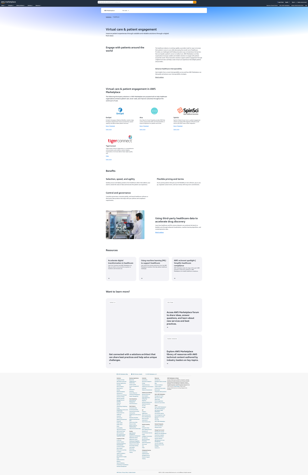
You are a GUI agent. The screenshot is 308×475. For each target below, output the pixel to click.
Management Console (159, 431)
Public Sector (119, 424)
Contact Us (157, 447)
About (156, 405)
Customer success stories (160, 388)
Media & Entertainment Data (134, 420)
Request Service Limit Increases (159, 445)
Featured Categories (159, 424)
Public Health (119, 422)
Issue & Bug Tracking (133, 445)
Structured (144, 444)
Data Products (120, 388)
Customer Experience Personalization (121, 444)
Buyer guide (157, 390)
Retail (118, 426)
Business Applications (121, 383)
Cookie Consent (132, 472)
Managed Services (146, 455)
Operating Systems (146, 404)
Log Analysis (132, 447)
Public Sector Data (133, 422)
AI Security (119, 440)
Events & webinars (159, 384)
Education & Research (146, 381)
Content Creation (120, 442)
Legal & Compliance (121, 453)
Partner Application (159, 401)
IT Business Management (134, 394)
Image (143, 434)
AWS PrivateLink (120, 433)
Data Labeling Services (147, 429)
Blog (156, 383)
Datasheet (112, 126)
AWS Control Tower (121, 431)
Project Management (133, 396)
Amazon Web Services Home (297, 5)
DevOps (118, 390)
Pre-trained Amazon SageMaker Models (121, 435)
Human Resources (133, 392)
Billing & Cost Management (160, 433)
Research (118, 461)
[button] (287, 2)
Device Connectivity (146, 415)
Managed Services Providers (120, 400)
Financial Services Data (134, 411)
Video (107, 156)
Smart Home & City (146, 421)
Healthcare (119, 414)
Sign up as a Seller (158, 397)
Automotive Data (133, 407)
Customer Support (121, 446)
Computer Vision (145, 427)
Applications (144, 413)
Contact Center (132, 384)
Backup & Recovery (146, 394)
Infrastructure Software (122, 395)
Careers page (176, 386)
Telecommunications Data (135, 428)
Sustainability (120, 427)
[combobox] (145, 2)
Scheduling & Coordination (122, 464)
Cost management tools (160, 415)
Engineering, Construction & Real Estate (122, 410)
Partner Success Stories (160, 402)
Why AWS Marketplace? (160, 408)
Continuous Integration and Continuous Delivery (134, 441)
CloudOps (119, 384)
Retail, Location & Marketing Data (133, 426)
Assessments (145, 452)
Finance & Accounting (121, 450)
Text (143, 446)
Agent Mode (281, 2)
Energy (118, 408)
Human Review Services (147, 432)
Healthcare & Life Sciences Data (135, 415)
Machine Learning (120, 398)
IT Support (119, 451)
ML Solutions (145, 437)
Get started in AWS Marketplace (159, 411)
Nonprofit (119, 421)
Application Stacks (133, 439)
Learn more (109, 129)
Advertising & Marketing (122, 406)
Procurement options (159, 413)
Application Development (134, 435)
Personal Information (159, 436)
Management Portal (159, 396)
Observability (119, 455)
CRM (130, 387)
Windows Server (158, 427)
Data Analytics (145, 396)
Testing (131, 452)
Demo (107, 126)
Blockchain (131, 379)
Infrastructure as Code (134, 444)
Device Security (145, 418)
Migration (119, 403)
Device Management (146, 416)
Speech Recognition (146, 442)
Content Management (134, 386)
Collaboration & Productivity (132, 382)
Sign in (293, 2)
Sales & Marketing (120, 463)
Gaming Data (132, 413)
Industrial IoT (145, 420)
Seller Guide (157, 399)
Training (143, 458)
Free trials (157, 419)
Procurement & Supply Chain (121, 457)
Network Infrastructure (147, 402)
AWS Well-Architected (121, 381)
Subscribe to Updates (159, 435)
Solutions (109, 17)
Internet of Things (120, 396)
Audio (143, 426)
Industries (144, 378)
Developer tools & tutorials (160, 381)
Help (306, 5)
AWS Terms (119, 472)
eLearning (131, 391)
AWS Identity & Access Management (159, 441)
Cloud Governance (133, 403)
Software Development (122, 466)
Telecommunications (121, 429)
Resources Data (132, 424)
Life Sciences (119, 417)
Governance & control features (159, 417)
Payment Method (158, 438)
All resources (157, 379)
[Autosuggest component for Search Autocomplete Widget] (194, 2)
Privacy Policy (125, 472)
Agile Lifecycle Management (132, 433)
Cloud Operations (133, 399)
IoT (142, 410)
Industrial (119, 416)
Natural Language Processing (146, 440)
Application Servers (133, 437)
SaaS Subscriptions (159, 425)
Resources (157, 378)
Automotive (144, 379)
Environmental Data (133, 409)
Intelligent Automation (147, 436)
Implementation (145, 453)
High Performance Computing (146, 398)
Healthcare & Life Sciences (147, 386)
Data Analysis (119, 448)
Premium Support (146, 457)
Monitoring (131, 449)
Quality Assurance (120, 459)
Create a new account (302, 2)
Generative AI (119, 393)
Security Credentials (159, 443)
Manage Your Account (159, 430)
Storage (143, 407)
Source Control (132, 450)
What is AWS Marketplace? (160, 407)
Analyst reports (158, 386)
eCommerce (132, 389)
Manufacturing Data (133, 417)
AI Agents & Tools (120, 379)
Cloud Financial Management (132, 401)
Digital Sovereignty (121, 391)
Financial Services (120, 412)
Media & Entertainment (122, 419)
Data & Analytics (120, 386)
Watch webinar (159, 77)
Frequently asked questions (160, 391)
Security (118, 404)
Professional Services (146, 450)
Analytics (144, 411)
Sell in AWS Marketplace (284, 5)
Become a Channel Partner (272, 5)
